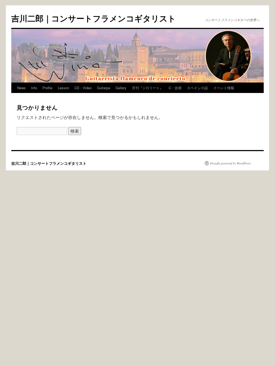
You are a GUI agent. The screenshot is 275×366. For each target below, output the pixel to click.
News (21, 87)
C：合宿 (175, 87)
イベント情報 (223, 87)
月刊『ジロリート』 (147, 87)
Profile (47, 87)
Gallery (120, 87)
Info (34, 87)
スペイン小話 (197, 87)
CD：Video (83, 87)
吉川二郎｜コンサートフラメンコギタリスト (93, 18)
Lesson (63, 87)
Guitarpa (103, 87)
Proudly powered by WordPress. (231, 163)
